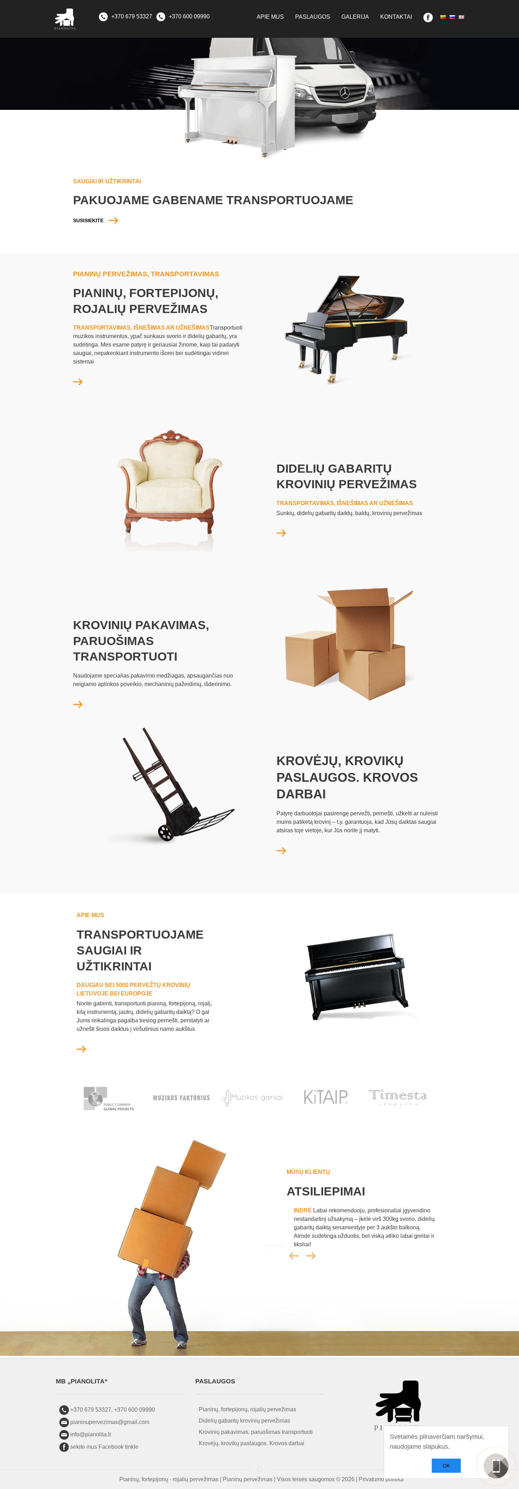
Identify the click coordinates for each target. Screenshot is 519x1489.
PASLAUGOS (312, 17)
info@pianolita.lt (90, 1434)
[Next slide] (311, 1256)
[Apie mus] (81, 1049)
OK (446, 1466)
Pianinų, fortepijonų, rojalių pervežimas (247, 1409)
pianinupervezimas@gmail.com (109, 1422)
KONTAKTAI (396, 17)
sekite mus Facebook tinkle (104, 1447)
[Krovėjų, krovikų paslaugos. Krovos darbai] (281, 850)
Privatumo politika (381, 1479)
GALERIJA (355, 17)
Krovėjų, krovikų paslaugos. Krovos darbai (251, 1443)
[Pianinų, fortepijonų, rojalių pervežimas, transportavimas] (78, 381)
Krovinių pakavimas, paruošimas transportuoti (256, 1432)
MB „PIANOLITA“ (82, 1381)
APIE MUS (270, 17)
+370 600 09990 (188, 16)
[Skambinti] (496, 1466)
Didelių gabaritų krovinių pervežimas (244, 1421)
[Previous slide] (303, 1256)
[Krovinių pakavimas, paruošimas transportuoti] (78, 704)
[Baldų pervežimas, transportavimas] (281, 533)
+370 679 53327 (131, 16)
